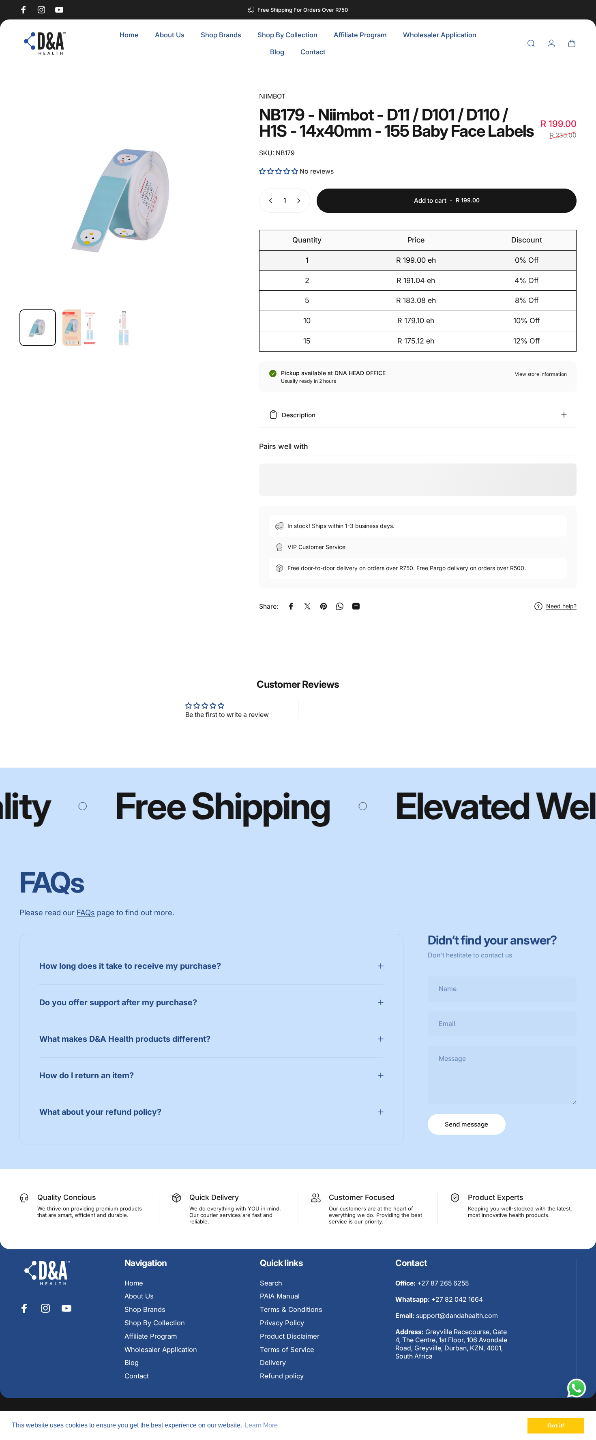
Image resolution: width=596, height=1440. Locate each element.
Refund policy (282, 1376)
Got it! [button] (556, 1425)
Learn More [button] (261, 1425)
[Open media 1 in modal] (125, 197)
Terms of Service (287, 1350)
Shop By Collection (154, 1323)
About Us (139, 1296)
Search (271, 1283)
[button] (279, 171)
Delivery (273, 1362)
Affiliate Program (150, 1336)
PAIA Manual (280, 1296)
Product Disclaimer (289, 1336)
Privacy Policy (282, 1323)
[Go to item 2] (80, 327)
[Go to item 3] (123, 327)
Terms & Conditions (291, 1309)
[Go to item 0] (37, 327)
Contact (136, 1376)
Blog (131, 1362)
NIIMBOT (272, 96)
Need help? (561, 606)
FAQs (86, 912)
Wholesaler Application (160, 1350)
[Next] (210, 212)
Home (133, 1283)
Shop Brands (144, 1309)
